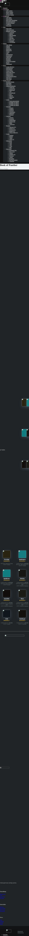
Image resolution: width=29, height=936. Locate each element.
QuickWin (6, 599)
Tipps (1, 924)
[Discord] (2, 2)
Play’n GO (12, 39)
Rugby (8, 62)
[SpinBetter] (7, 576)
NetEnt (11, 36)
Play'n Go (2, 909)
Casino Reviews (10, 67)
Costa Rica (12, 124)
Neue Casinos (9, 13)
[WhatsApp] (0, 2)
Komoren (11, 119)
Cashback (8, 24)
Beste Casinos (9, 12)
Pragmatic (11, 41)
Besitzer (8, 125)
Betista (22, 578)
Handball (8, 60)
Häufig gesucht (7, 80)
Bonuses (7, 16)
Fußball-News (9, 75)
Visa (10, 91)
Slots (4, 27)
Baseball (8, 58)
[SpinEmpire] (22, 557)
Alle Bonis (8, 17)
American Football (10, 61)
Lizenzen (8, 116)
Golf (7, 53)
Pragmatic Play (13, 150)
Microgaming (12, 35)
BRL (10, 147)
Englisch (11, 109)
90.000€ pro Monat (14, 102)
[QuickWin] (7, 597)
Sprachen (8, 106)
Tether (10, 98)
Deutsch (11, 108)
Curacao (11, 117)
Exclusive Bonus (10, 23)
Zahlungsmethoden (11, 86)
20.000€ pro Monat (14, 105)
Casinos (7, 9)
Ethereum (11, 97)
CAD (10, 146)
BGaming (11, 158)
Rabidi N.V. (12, 131)
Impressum (20, 931)
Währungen (9, 141)
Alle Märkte (9, 45)
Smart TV (11, 139)
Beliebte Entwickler (11, 31)
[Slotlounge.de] (7, 5)
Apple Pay (11, 87)
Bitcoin (11, 95)
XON (6, 619)
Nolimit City (12, 154)
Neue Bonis (9, 19)
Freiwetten (8, 25)
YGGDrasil (12, 42)
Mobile (11, 136)
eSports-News (9, 73)
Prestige (6, 559)
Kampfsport (9, 56)
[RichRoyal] (22, 617)
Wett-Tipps (9, 79)
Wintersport (9, 64)
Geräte (7, 134)
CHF (10, 145)
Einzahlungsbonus (10, 21)
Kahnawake (12, 121)
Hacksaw (11, 156)
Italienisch (11, 113)
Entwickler (9, 149)
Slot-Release (9, 69)
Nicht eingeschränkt (14, 101)
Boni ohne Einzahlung (11, 20)
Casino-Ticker (9, 71)
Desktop (11, 135)
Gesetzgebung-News (11, 76)
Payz (10, 94)
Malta (10, 123)
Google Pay (12, 88)
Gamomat (11, 32)
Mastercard (12, 90)
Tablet (10, 138)
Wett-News (9, 78)
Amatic (11, 157)
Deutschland (12, 120)
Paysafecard (12, 93)
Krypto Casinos (10, 15)
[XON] (7, 617)
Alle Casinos (9, 10)
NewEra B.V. (12, 130)
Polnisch (11, 114)
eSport (1, 922)
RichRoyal (22, 619)
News (4, 65)
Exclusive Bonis (10, 82)
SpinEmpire (22, 559)
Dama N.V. (12, 128)
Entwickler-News (10, 72)
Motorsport (9, 50)
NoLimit (11, 38)
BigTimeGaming (13, 160)
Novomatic (2, 908)
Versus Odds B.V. (13, 132)
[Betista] (22, 576)
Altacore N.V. (12, 127)
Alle (1, 920)
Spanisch (11, 110)
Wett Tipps (8, 84)
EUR (10, 142)
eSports (8, 46)
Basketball (8, 49)
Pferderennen (9, 54)
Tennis (7, 51)
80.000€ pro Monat (14, 104)
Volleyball (8, 57)
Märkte (5, 43)
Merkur (11, 34)
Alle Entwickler (10, 30)
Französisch (12, 112)
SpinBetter (7, 578)
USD (10, 143)
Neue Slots (9, 28)
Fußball (8, 47)
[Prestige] (7, 557)
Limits (7, 99)
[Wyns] (22, 597)
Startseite (5, 8)
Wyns (22, 599)
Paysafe (2, 898)
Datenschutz (21, 932)
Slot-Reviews (9, 68)
